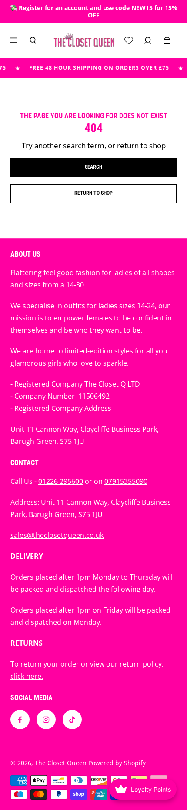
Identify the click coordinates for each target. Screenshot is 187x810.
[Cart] (167, 40)
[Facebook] (20, 719)
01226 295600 (60, 481)
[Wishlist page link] (128, 40)
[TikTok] (72, 719)
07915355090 (125, 481)
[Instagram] (46, 719)
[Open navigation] (20, 40)
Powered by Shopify (117, 763)
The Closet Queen (61, 763)
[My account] (147, 40)
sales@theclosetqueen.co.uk (57, 535)
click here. (26, 676)
